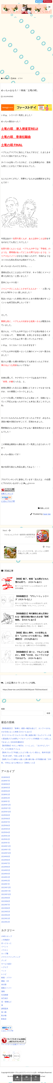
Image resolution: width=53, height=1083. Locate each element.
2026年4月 (5, 791)
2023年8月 (5, 901)
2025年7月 (5, 822)
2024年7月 (5, 863)
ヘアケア (4, 967)
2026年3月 (5, 794)
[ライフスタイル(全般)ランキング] (13, 1040)
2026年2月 (5, 798)
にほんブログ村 (8, 501)
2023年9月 (5, 898)
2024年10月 (6, 853)
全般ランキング (7, 493)
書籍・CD (5, 981)
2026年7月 (5, 781)
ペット (3, 971)
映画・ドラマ (18, 78)
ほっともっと (6, 943)
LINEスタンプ (6, 936)
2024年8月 (5, 860)
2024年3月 (5, 877)
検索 (3, 709)
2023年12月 (6, 887)
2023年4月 (5, 915)
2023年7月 (5, 905)
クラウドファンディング (10, 957)
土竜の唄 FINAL (12, 145)
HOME (5, 78)
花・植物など (6, 1002)
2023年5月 (5, 911)
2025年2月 (5, 839)
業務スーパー (6, 988)
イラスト (4, 950)
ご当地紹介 (5, 940)
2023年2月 (5, 922)
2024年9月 (5, 856)
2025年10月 (6, 812)
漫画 (3, 991)
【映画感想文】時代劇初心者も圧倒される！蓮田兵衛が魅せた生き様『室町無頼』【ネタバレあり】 (32, 616)
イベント (4, 947)
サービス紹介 (6, 964)
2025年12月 (6, 805)
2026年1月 (5, 801)
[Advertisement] (26, 45)
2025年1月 (5, 843)
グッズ (3, 960)
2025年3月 (5, 836)
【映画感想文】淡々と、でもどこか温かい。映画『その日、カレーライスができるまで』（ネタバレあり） (32, 655)
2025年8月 (5, 818)
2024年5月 (5, 870)
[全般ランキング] (8, 489)
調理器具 (4, 1008)
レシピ (3, 974)
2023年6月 (5, 908)
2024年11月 (6, 849)
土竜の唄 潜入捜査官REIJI (19, 128)
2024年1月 (5, 884)
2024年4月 (5, 874)
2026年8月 (5, 777)
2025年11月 (6, 808)
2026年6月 (5, 784)
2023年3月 (5, 918)
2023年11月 (6, 891)
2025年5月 (5, 829)
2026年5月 (5, 787)
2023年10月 (6, 894)
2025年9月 (5, 815)
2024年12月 (6, 846)
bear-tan (47, 514)
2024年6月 (5, 867)
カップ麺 (4, 953)
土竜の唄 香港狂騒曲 (16, 137)
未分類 (3, 984)
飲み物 (3, 1015)
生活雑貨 (4, 995)
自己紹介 (4, 998)
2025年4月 (5, 832)
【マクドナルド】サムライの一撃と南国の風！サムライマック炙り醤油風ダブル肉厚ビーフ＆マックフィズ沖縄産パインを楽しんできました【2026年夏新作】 (26, 738)
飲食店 (3, 1019)
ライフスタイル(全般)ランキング (13, 1044)
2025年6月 (5, 825)
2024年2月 (5, 880)
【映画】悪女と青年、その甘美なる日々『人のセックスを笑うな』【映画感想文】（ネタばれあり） (32, 635)
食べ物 (3, 1012)
